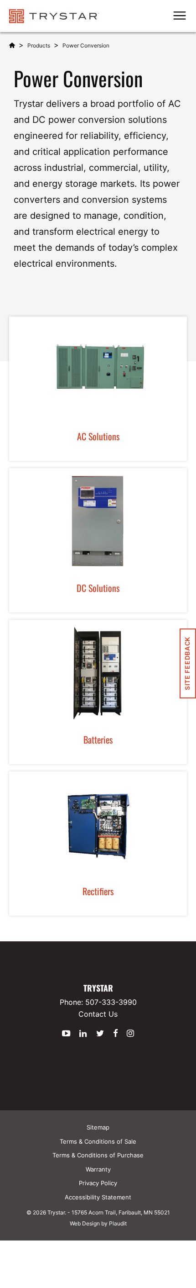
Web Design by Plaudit (98, 1223)
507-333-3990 (111, 1002)
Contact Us (98, 1014)
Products (38, 45)
